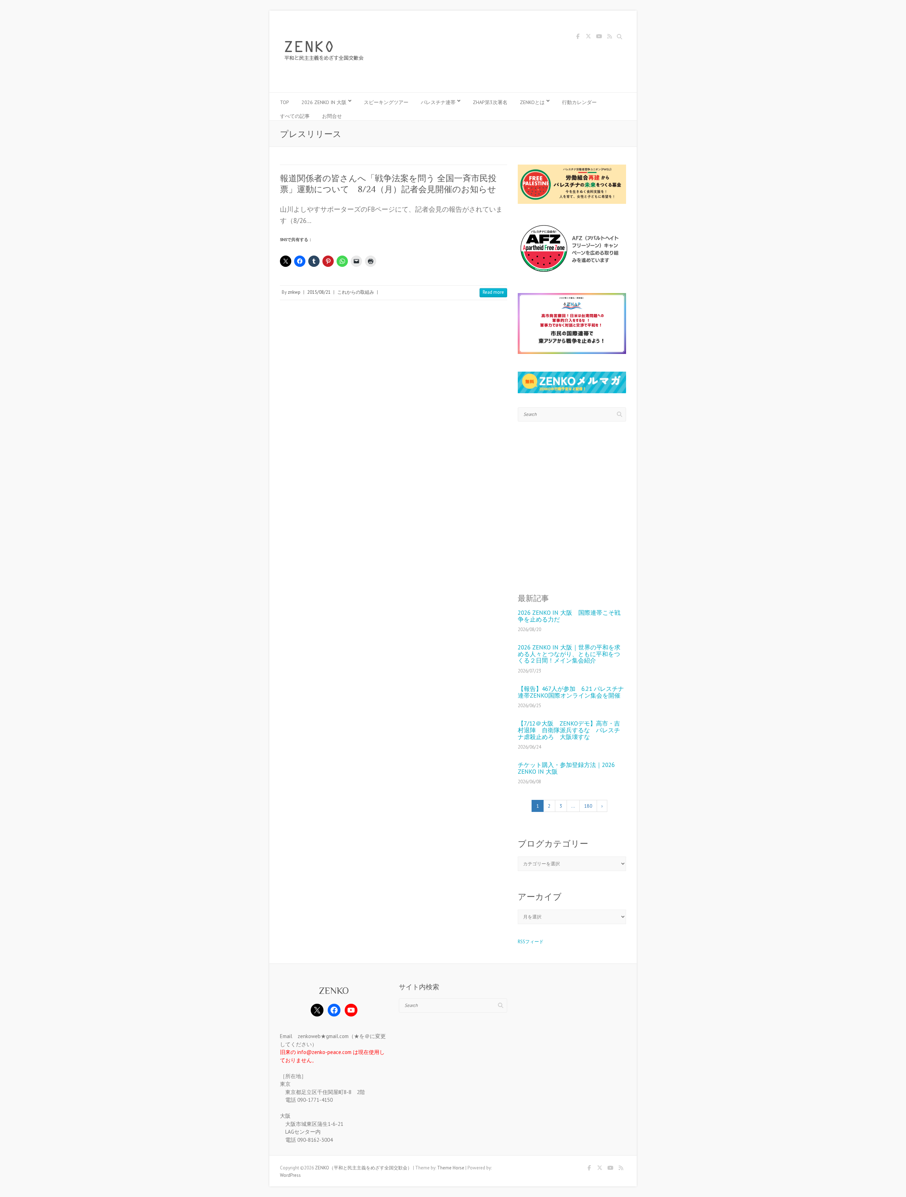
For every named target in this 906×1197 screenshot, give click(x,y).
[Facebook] (334, 1010)
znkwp (294, 292)
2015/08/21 (319, 292)
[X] (317, 1010)
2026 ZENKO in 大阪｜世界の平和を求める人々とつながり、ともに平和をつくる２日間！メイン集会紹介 (569, 654)
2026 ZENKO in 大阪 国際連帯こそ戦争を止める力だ (569, 616)
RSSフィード (531, 942)
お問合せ (332, 116)
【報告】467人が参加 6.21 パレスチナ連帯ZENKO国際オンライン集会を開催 (571, 692)
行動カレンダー (579, 102)
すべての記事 (295, 116)
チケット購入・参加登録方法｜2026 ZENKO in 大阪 (566, 768)
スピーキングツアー (386, 102)
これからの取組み (355, 292)
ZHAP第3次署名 (490, 102)
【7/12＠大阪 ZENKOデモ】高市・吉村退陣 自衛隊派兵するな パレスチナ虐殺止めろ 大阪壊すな (569, 730)
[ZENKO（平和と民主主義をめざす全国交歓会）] (326, 51)
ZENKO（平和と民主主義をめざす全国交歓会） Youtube (599, 37)
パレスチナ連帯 (438, 102)
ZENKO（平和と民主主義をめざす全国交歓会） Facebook (577, 37)
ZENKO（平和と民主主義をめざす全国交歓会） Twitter (588, 37)
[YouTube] (351, 1010)
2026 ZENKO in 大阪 (324, 102)
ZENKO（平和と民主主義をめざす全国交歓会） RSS (609, 37)
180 (588, 806)
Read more (493, 292)
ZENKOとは (532, 102)
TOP (284, 102)
